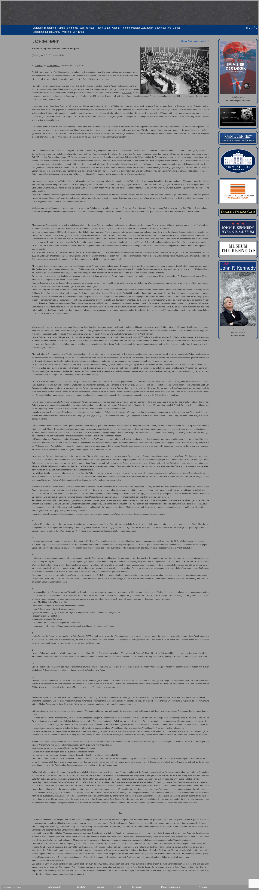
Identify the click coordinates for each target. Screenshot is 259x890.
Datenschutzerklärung (170, 887)
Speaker (38, 66)
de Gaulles (82, 96)
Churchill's (126, 93)
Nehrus (56, 96)
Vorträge (100, 887)
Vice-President (53, 66)
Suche (250, 28)
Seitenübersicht (54, 887)
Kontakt (117, 887)
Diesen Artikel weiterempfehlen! (195, 41)
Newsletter (81, 887)
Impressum (137, 887)
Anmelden (203, 887)
